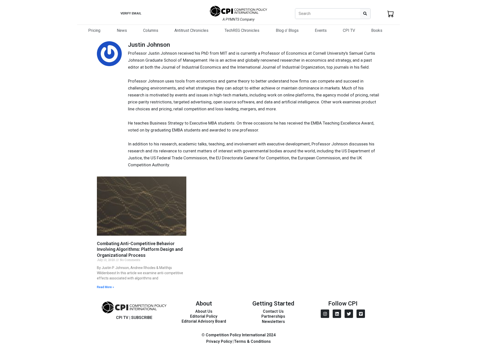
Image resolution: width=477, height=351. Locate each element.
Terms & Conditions (252, 341)
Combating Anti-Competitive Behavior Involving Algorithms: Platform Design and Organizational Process (140, 249)
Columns (150, 30)
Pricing (94, 30)
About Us (203, 311)
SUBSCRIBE (141, 317)
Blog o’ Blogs (287, 30)
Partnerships (273, 316)
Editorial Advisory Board (204, 321)
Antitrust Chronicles (191, 30)
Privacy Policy (219, 341)
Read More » (105, 287)
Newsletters (273, 321)
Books (376, 30)
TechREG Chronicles (242, 30)
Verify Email (130, 13)
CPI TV (349, 30)
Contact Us (273, 311)
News (122, 30)
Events (321, 30)
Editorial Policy (203, 316)
